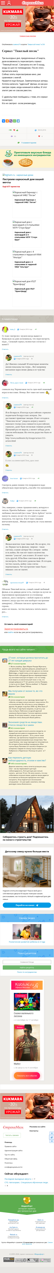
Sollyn (12, 501)
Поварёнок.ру (13, 1220)
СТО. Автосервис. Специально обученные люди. (26, 1182)
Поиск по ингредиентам (27, 972)
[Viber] (10, 120)
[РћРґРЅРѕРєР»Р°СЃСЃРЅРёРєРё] (7, 120)
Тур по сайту (10, 1154)
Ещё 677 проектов (11, 186)
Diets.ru (40, 1220)
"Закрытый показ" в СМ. (36, 44)
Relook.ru (13, 1235)
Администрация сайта (13, 1150)
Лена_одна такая (16, 383)
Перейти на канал (25, 905)
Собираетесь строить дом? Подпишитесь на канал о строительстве (25, 838)
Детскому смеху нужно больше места (27, 851)
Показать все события (27, 1075)
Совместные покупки (28, 36)
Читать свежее (12, 1135)
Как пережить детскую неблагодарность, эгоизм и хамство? (27, 759)
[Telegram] (18, 120)
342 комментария (17, 728)
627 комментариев (18, 663)
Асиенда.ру (40, 1227)
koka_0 (12, 329)
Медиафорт (39, 1254)
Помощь (8, 1142)
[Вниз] (51, 1141)
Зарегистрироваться (16, 628)
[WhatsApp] (14, 120)
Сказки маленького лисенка (23, 1014)
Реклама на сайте (37, 1126)
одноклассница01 (17, 583)
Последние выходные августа (18, 1179)
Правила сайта (10, 1146)
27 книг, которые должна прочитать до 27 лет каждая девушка (28, 659)
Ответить (5, 349)
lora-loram (14, 478)
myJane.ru (14, 1227)
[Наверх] (51, 1133)
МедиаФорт (27, 1206)
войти (11, 632)
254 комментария (17, 697)
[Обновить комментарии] (51, 1137)
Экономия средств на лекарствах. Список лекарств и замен (25, 723)
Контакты (34, 1131)
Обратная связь (11, 1159)
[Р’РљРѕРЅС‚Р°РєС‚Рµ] (3, 120)
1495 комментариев (18, 763)
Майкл (17, 1063)
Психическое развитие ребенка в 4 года (27, 942)
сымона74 (17, 44)
